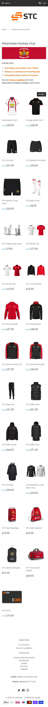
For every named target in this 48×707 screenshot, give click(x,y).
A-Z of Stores (24, 644)
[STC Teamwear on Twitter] (19, 690)
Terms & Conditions (17, 80)
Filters (41, 94)
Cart (44, 3)
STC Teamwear (17, 697)
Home (4, 29)
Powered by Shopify (32, 697)
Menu (7, 3)
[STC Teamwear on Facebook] (23, 690)
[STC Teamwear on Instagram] (27, 690)
